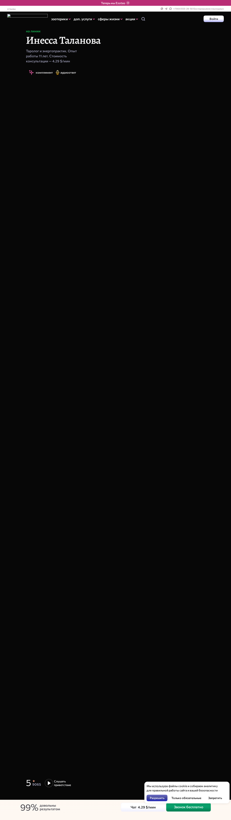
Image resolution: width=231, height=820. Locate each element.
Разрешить (157, 798)
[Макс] (170, 9)
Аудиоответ (68, 72)
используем (160, 786)
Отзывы (11, 8)
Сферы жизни (109, 19)
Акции (130, 19)
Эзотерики (59, 19)
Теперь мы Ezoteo (113, 3)
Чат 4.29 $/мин (143, 807)
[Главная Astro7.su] (27, 19)
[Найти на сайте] (143, 19)
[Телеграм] (166, 9)
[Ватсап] (162, 9)
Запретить (215, 798)
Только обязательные (186, 798)
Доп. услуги (83, 19)
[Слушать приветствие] (58, 783)
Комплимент (44, 72)
